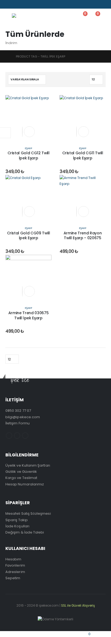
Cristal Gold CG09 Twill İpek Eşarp (28, 235)
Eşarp (28, 148)
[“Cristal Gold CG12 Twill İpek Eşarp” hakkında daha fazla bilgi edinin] (29, 131)
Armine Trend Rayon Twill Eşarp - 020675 (83, 235)
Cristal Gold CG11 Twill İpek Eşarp (82, 155)
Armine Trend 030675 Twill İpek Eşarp (28, 315)
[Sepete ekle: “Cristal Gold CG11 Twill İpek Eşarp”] (83, 131)
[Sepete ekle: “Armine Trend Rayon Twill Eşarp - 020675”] (83, 211)
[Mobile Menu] (8, 16)
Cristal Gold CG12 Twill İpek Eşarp (29, 155)
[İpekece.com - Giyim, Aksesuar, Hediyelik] (28, 16)
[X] (17, 4)
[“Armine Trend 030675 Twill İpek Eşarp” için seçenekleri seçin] (29, 291)
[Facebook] (9, 4)
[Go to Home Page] (6, 56)
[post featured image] (28, 117)
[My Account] (68, 16)
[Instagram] (26, 4)
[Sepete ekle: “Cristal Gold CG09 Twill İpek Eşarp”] (29, 211)
